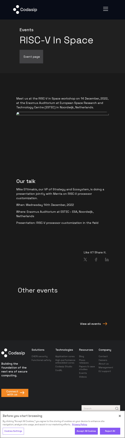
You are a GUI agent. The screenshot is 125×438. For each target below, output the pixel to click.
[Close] (119, 416)
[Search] (117, 408)
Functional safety (41, 360)
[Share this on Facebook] (96, 260)
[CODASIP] (25, 13)
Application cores (65, 356)
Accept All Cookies (86, 431)
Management (106, 367)
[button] (105, 9)
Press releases (84, 361)
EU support (105, 371)
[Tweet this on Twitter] (85, 260)
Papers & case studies (87, 368)
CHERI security (40, 356)
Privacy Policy (79, 424)
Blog (81, 356)
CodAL (58, 370)
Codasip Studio (63, 366)
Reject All (110, 431)
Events (83, 373)
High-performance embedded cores (65, 361)
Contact (103, 356)
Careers (103, 360)
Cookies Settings (13, 431)
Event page (32, 56)
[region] (62, 424)
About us (104, 363)
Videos (83, 376)
